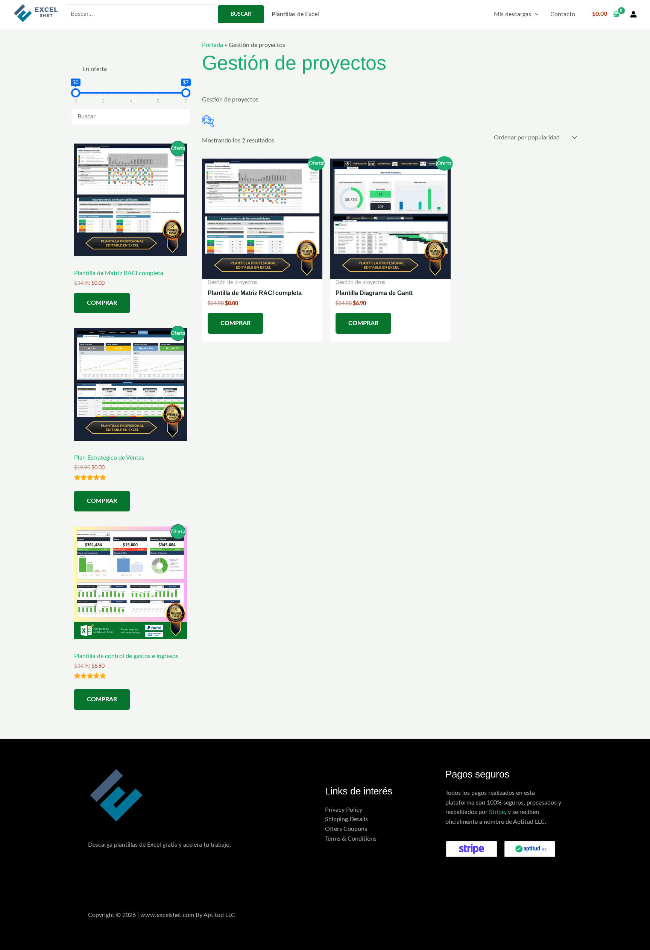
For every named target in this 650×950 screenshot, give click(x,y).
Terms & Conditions (351, 839)
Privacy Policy (343, 810)
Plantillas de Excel (295, 14)
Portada (212, 45)
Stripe (497, 812)
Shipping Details (346, 819)
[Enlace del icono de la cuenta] (633, 14)
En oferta (94, 69)
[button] (535, 14)
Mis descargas (512, 14)
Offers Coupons (346, 829)
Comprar (102, 303)
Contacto (562, 14)
